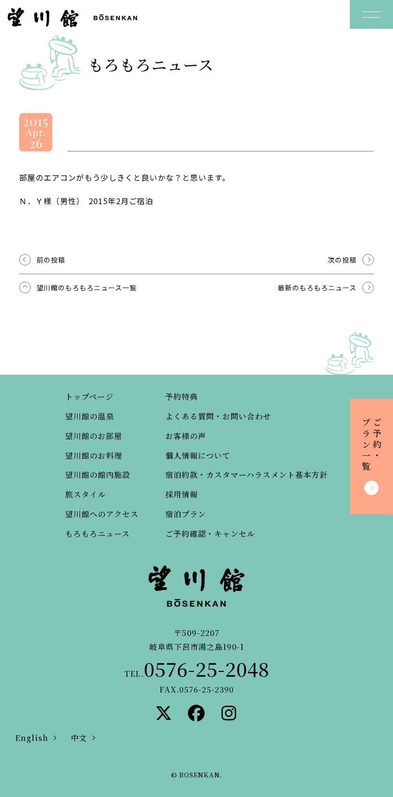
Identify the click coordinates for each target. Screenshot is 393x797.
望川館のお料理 (93, 455)
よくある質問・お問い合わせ (218, 416)
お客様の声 (185, 435)
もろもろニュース (97, 533)
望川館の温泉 (89, 416)
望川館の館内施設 (97, 474)
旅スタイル (85, 494)
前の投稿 (50, 260)
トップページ (89, 396)
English (31, 737)
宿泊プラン (185, 514)
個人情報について (198, 455)
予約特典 (181, 396)
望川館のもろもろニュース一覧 (86, 287)
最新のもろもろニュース (317, 287)
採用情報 (181, 494)
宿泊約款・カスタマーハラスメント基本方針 (246, 474)
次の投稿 (342, 260)
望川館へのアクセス (102, 514)
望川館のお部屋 (93, 435)
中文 (79, 737)
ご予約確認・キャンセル (210, 533)
